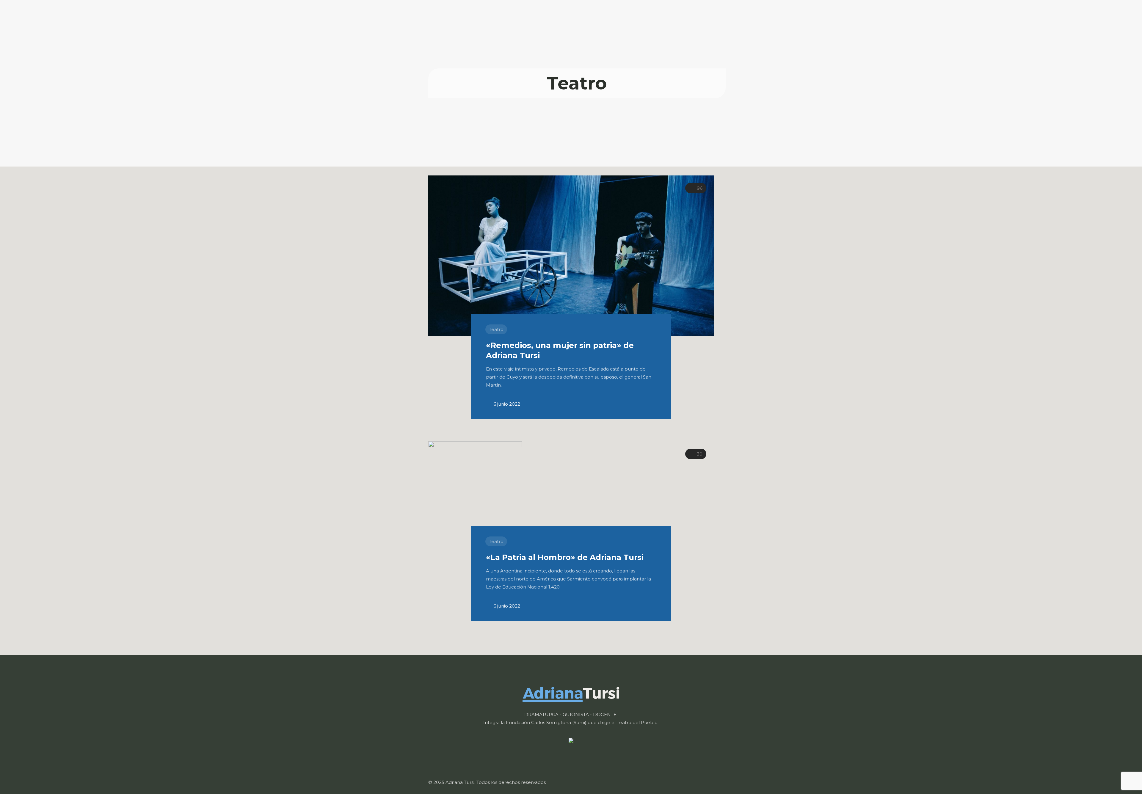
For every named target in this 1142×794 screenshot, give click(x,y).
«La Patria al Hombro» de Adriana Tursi (565, 557)
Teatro (496, 329)
